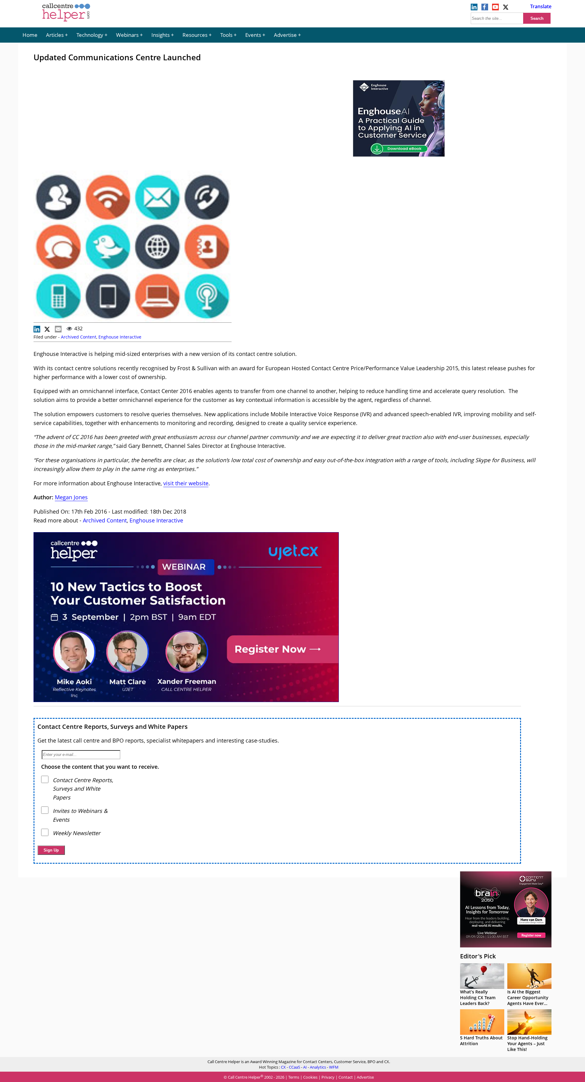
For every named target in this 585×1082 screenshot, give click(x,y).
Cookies (310, 1077)
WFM (334, 1067)
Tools (226, 34)
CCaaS (294, 1067)
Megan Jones (71, 497)
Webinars (127, 34)
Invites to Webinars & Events (80, 815)
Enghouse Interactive (119, 337)
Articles (55, 34)
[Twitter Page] (506, 8)
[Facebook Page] (484, 8)
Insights (160, 34)
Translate (540, 6)
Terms (293, 1077)
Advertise (285, 34)
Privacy (328, 1077)
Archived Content (78, 337)
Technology (89, 34)
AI (305, 1067)
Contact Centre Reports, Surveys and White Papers (112, 726)
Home (30, 34)
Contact (346, 1077)
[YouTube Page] (495, 8)
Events (253, 34)
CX (283, 1067)
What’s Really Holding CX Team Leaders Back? (477, 997)
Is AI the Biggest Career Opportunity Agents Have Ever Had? (527, 1000)
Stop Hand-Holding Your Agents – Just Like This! (527, 1043)
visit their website (185, 483)
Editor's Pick (478, 956)
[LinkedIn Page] (474, 8)
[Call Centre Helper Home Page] (66, 22)
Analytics (318, 1067)
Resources (195, 34)
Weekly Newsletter (76, 833)
